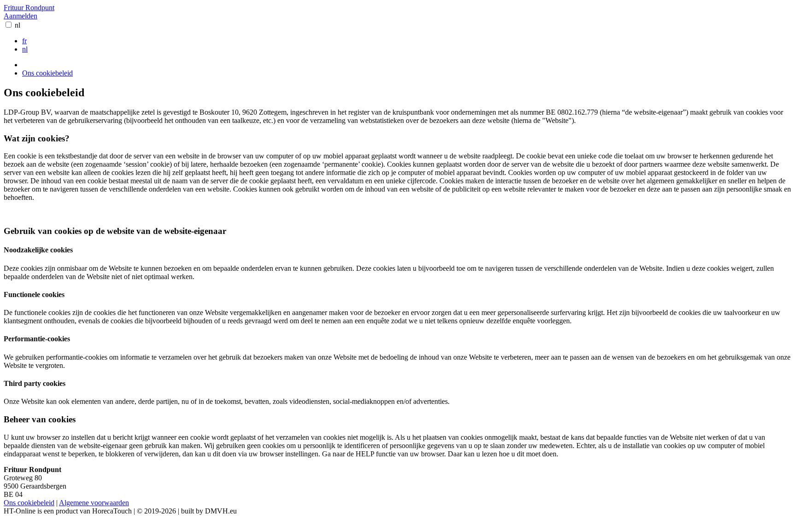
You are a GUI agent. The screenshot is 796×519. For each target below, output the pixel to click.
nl (17, 25)
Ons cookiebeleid (47, 73)
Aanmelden (20, 16)
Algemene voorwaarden (94, 503)
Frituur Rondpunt (29, 8)
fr (24, 41)
